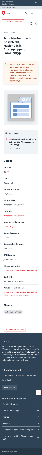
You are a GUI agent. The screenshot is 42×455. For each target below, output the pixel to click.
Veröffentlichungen (11, 404)
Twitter (21, 375)
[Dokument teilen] (35, 23)
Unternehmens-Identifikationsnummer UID (19, 437)
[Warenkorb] (32, 13)
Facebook (9, 375)
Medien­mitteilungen (11, 410)
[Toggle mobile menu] (38, 13)
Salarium (6, 423)
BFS (8, 13)
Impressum (13, 452)
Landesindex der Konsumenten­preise (19, 429)
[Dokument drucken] (31, 23)
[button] (38, 392)
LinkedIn (8, 380)
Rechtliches (5, 452)
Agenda (6, 417)
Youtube (32, 375)
